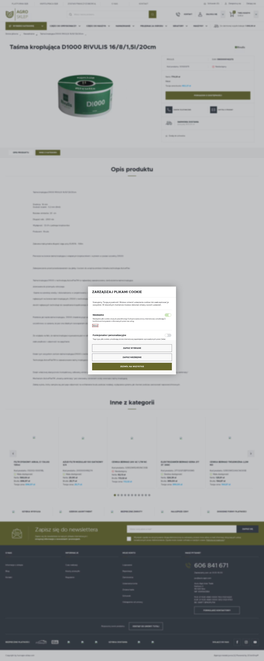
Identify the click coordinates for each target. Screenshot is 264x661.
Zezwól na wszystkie (132, 366)
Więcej (95, 325)
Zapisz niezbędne (132, 357)
